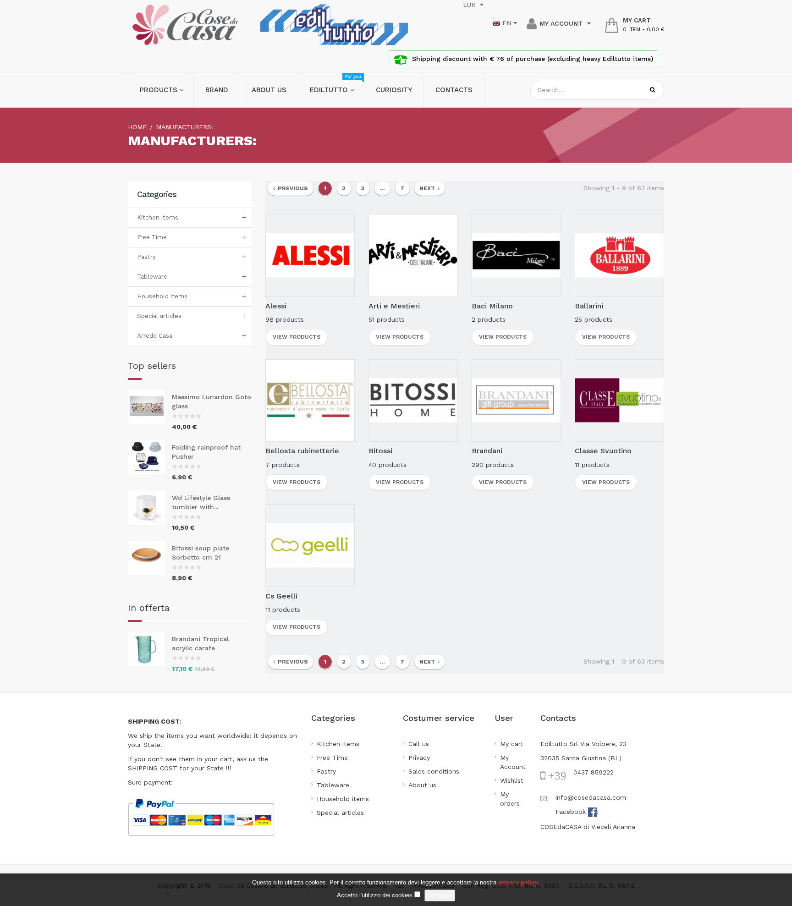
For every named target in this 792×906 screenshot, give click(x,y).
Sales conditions (433, 771)
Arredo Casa (154, 335)
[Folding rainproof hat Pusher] (150, 457)
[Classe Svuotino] (619, 399)
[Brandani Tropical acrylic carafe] (150, 649)
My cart (511, 743)
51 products (386, 319)
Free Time (152, 237)
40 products (387, 464)
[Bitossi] (413, 399)
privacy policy (518, 882)
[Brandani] (516, 399)
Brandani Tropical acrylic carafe (200, 643)
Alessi (275, 306)
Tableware (152, 276)
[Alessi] (310, 254)
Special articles (159, 316)
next (428, 188)
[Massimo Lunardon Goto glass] (150, 407)
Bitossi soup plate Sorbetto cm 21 (200, 552)
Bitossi (380, 450)
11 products (592, 464)
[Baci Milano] (516, 254)
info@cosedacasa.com (591, 797)
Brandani (487, 450)
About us (422, 785)
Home (137, 127)
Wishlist (511, 780)
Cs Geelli (281, 596)
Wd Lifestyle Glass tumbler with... (201, 502)
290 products (493, 464)
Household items (162, 296)
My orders (510, 799)
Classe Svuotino (603, 450)
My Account (513, 762)
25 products (593, 319)
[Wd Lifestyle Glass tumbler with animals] (150, 508)
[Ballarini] (619, 254)
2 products (489, 319)
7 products (282, 464)
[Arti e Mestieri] (413, 254)
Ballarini (589, 306)
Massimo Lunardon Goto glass (211, 401)
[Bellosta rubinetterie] (310, 399)
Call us (418, 743)
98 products (284, 319)
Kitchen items (157, 217)
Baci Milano (492, 306)
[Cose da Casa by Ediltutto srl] (185, 24)
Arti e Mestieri (394, 306)
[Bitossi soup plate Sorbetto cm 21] (150, 558)
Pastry (146, 256)
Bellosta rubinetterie (302, 450)
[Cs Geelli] (310, 545)
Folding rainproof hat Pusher (206, 452)
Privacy (419, 757)
